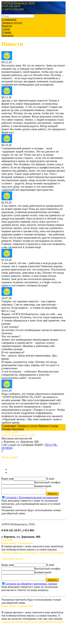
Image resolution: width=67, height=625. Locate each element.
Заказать (52, 493)
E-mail (50, 478)
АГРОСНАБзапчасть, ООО (18, 2)
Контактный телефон (47, 482)
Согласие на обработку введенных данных (31, 583)
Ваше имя (7, 478)
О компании (8, 19)
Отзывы (6, 32)
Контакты (7, 35)
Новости (6, 25)
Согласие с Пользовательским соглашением (31, 497)
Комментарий (42, 486)
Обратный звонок (12, 12)
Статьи (5, 28)
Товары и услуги (11, 22)
